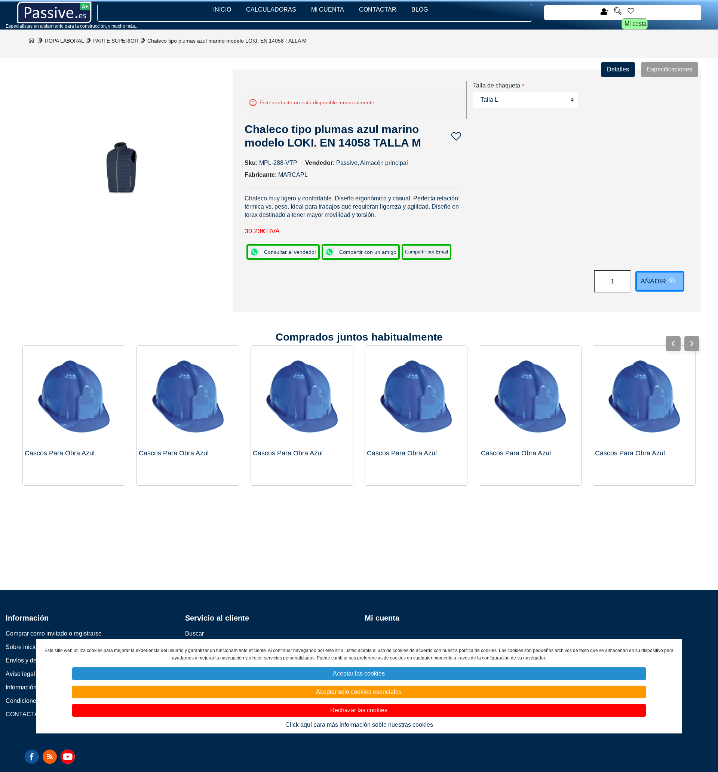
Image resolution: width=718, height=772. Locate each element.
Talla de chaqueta (496, 85)
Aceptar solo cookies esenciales (359, 692)
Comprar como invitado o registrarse (54, 633)
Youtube (68, 757)
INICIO (222, 9)
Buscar (194, 633)
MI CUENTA (327, 9)
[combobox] (526, 100)
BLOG (419, 9)
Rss (50, 757)
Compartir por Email (426, 252)
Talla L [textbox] (489, 99)
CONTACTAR (377, 9)
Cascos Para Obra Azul (630, 453)
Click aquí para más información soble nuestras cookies (359, 725)
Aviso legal (20, 674)
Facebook (32, 757)
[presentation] (691, 343)
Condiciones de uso (32, 701)
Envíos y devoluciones (35, 660)
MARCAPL (293, 175)
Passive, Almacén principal (372, 163)
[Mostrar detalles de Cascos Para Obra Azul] (644, 397)
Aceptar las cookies (359, 673)
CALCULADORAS (271, 9)
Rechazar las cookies (358, 710)
